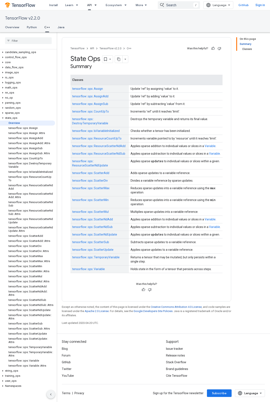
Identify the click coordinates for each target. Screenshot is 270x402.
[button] (27, 52)
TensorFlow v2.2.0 (22, 18)
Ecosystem (114, 5)
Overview (12, 27)
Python (32, 27)
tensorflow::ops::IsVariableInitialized (96, 131)
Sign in (260, 5)
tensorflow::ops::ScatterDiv (90, 180)
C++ (47, 27)
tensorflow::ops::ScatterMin (90, 200)
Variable (210, 146)
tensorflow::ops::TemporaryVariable (96, 257)
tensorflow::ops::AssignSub (90, 104)
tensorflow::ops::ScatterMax (90, 188)
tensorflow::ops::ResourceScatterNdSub (98, 153)
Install (53, 5)
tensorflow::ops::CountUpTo (90, 111)
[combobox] (179, 5)
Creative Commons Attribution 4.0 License (176, 306)
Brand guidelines (177, 369)
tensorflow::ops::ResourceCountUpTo (97, 138)
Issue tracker (174, 348)
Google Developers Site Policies (153, 311)
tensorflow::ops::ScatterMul (90, 211)
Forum (66, 355)
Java (61, 27)
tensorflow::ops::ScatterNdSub (92, 227)
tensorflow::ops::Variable (88, 269)
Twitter (67, 369)
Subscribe (219, 393)
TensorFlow (77, 48)
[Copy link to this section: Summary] (96, 66)
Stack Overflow (176, 362)
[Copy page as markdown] (119, 59)
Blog (65, 348)
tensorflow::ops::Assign (87, 88)
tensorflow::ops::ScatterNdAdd (92, 219)
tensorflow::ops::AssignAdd (90, 96)
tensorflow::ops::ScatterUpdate (92, 249)
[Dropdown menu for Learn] (78, 5)
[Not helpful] (219, 48)
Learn (69, 5)
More (139, 5)
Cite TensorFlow (176, 375)
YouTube (68, 375)
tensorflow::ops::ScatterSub (90, 242)
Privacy (79, 393)
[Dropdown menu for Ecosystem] (127, 5)
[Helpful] (213, 48)
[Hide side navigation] (51, 394)
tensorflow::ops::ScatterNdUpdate (94, 234)
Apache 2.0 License (97, 311)
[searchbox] (28, 40)
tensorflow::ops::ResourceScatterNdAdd (99, 146)
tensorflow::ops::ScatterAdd (90, 173)
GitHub (243, 5)
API (89, 5)
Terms (66, 393)
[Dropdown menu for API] (97, 5)
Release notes (175, 355)
